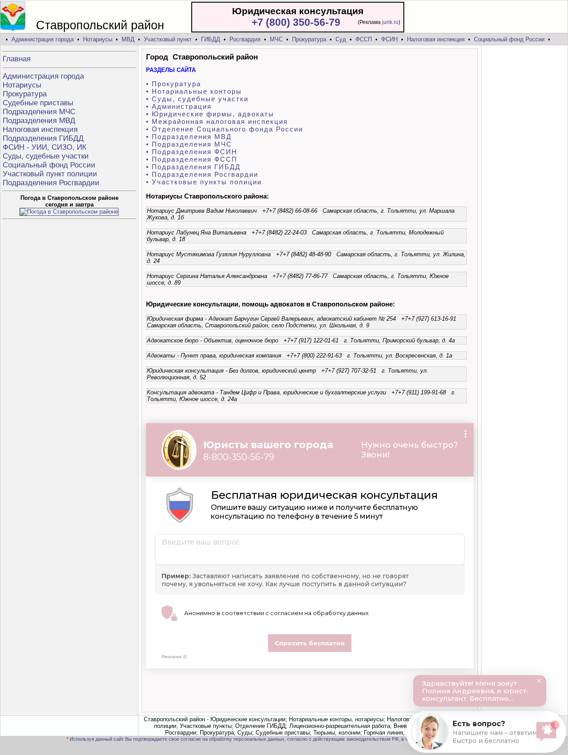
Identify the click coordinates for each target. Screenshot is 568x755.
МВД (128, 39)
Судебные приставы (38, 103)
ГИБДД (210, 39)
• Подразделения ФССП (191, 159)
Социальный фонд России (509, 39)
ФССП (363, 39)
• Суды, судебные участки (197, 99)
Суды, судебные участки (46, 156)
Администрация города (43, 39)
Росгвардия (244, 39)
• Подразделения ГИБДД (193, 167)
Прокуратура (309, 39)
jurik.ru (390, 22)
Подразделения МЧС (39, 111)
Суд (340, 39)
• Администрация (179, 106)
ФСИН (389, 39)
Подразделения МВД (39, 120)
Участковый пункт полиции (50, 174)
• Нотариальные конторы (194, 91)
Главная (17, 59)
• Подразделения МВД (189, 136)
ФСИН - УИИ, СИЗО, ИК (45, 147)
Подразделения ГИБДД (43, 138)
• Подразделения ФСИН (191, 151)
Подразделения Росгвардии (51, 183)
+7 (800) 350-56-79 (296, 22)
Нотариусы (97, 39)
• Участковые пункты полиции (204, 182)
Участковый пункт (168, 39)
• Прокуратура (173, 83)
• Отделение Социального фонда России (224, 129)
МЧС (276, 39)
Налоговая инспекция (436, 39)
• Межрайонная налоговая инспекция (217, 121)
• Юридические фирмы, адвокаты (210, 114)
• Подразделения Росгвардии (202, 174)
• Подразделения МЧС (189, 144)
